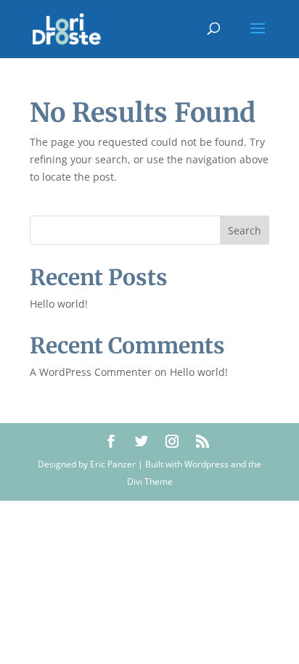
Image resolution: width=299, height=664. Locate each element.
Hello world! (59, 304)
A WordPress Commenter (91, 372)
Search (244, 230)
